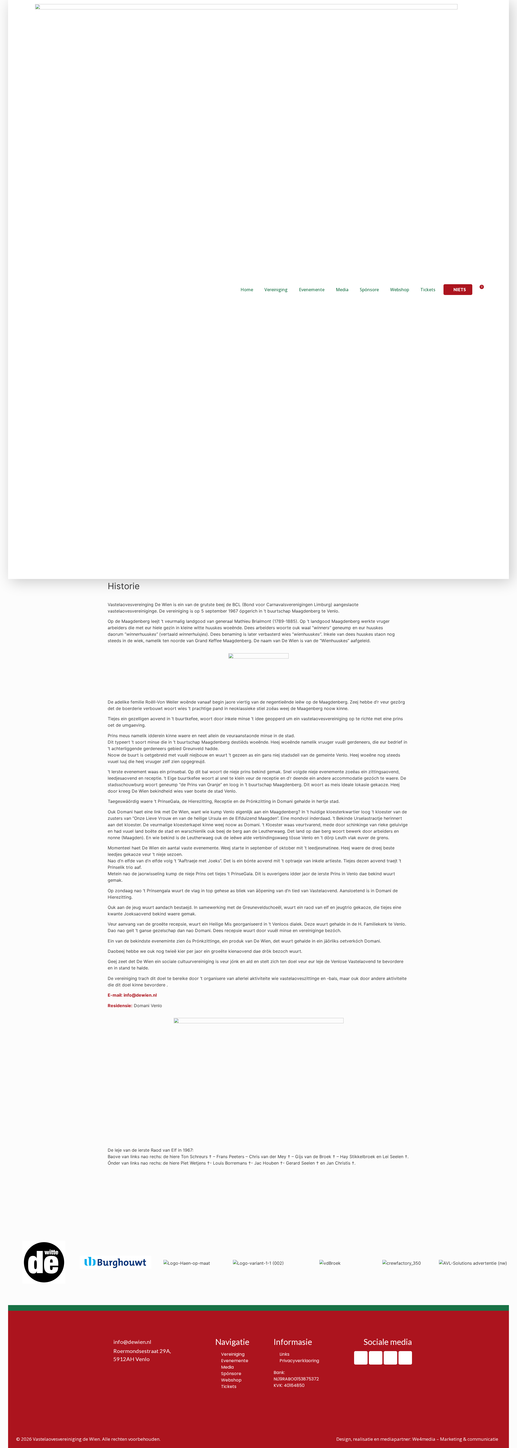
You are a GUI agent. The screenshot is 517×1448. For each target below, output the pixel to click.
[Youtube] (405, 1358)
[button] (457, 289)
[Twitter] (390, 1358)
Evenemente (311, 289)
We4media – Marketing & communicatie (455, 1439)
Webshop (399, 289)
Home (246, 289)
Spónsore (369, 289)
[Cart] (480, 289)
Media (342, 289)
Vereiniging (276, 289)
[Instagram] (375, 1358)
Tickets (427, 289)
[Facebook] (361, 1358)
